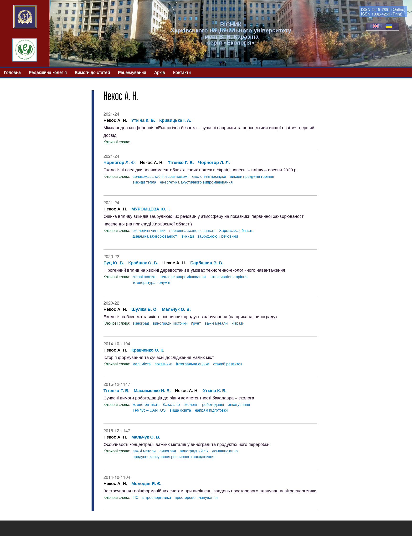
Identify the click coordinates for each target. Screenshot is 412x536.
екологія (191, 405)
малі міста (142, 364)
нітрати (238, 323)
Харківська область (236, 231)
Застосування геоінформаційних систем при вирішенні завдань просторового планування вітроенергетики (209, 491)
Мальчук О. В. (176, 309)
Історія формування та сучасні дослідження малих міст (158, 357)
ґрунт (196, 323)
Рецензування (132, 72)
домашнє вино (225, 451)
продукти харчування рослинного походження (173, 457)
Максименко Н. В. (152, 390)
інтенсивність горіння (228, 277)
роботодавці (213, 405)
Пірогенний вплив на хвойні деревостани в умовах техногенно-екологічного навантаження (194, 270)
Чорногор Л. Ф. (119, 162)
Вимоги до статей (92, 72)
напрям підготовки (211, 410)
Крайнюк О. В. (143, 263)
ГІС (136, 497)
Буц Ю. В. (113, 263)
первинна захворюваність (192, 231)
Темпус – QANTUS (149, 410)
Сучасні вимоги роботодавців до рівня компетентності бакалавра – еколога (178, 398)
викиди (187, 236)
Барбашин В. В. (206, 263)
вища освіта (180, 410)
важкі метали (216, 323)
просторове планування (196, 497)
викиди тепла (144, 182)
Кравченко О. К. (147, 350)
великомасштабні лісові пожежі (160, 176)
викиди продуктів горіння (252, 176)
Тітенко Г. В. (181, 162)
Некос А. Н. (115, 120)
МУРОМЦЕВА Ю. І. (150, 209)
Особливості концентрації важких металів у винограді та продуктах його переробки (186, 444)
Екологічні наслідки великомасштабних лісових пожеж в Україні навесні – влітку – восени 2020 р (199, 170)
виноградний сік (194, 451)
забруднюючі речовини (218, 236)
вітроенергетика (156, 497)
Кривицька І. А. (175, 120)
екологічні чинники (149, 231)
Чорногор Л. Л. (214, 162)
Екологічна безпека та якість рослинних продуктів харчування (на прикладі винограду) (190, 316)
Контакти (182, 72)
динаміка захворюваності (155, 236)
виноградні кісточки (170, 323)
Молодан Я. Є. (146, 483)
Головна (12, 72)
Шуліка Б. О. (144, 309)
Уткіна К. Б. (143, 120)
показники (163, 364)
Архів (159, 72)
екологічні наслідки (209, 176)
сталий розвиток (227, 364)
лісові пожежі (144, 277)
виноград (141, 323)
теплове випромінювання (183, 277)
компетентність (146, 405)
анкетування (239, 405)
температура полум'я (151, 283)
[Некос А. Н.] (376, 26)
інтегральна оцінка (192, 364)
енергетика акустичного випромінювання (196, 182)
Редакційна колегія (48, 72)
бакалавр (171, 405)
